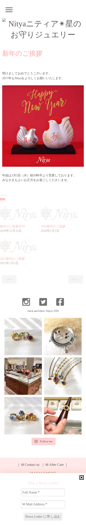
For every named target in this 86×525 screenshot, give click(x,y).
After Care (56, 464)
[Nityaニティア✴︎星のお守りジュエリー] (43, 29)
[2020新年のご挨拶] (59, 213)
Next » (76, 279)
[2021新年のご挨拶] (18, 246)
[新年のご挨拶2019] (18, 213)
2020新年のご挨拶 (53, 226)
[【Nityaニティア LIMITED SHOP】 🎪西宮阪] (23, 415)
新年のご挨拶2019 (12, 226)
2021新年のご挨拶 (12, 258)
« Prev (9, 279)
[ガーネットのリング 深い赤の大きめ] (63, 415)
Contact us (32, 464)
